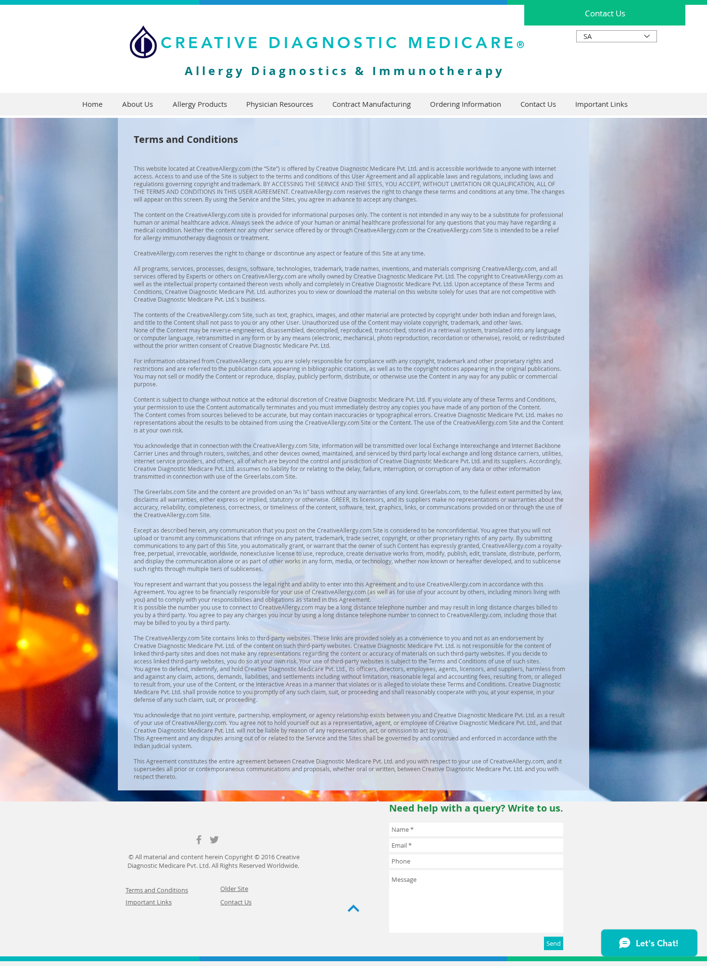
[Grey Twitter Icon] (214, 840)
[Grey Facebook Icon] (199, 840)
